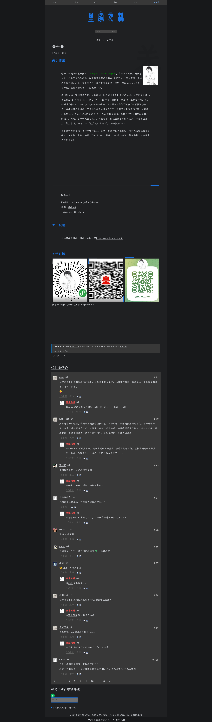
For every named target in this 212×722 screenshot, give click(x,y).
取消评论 (73, 689)
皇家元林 (106, 17)
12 (92, 681)
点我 (113, 31)
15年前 (63, 396)
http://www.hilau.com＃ (109, 238)
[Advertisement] (106, 162)
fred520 (63, 529)
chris (62, 659)
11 (86, 681)
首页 (98, 40)
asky (62, 689)
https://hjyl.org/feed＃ (80, 304)
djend (62, 546)
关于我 (58, 46)
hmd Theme (109, 715)
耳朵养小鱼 (65, 497)
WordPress (126, 715)
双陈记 (62, 465)
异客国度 (64, 595)
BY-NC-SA (74, 346)
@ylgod (72, 207)
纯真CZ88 (110, 719)
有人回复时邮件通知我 (64, 707)
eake (61, 377)
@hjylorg (79, 212)
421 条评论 (59, 368)
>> (110, 681)
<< (53, 681)
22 (104, 681)
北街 (61, 563)
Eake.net (64, 419)
